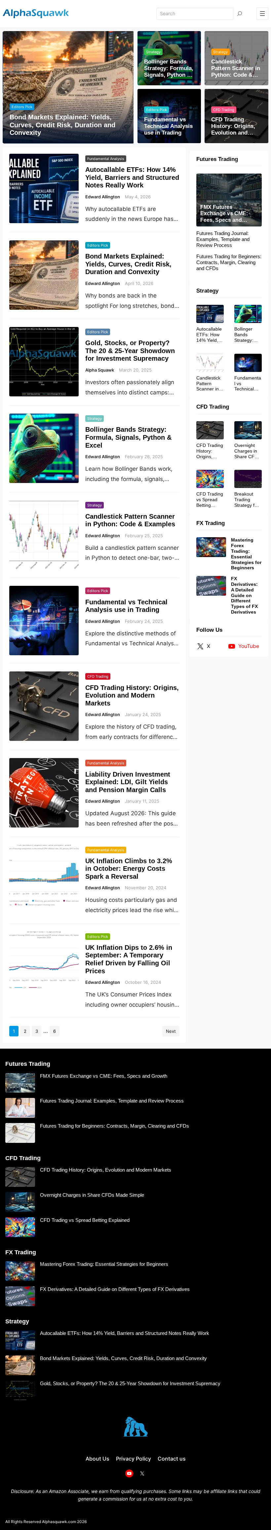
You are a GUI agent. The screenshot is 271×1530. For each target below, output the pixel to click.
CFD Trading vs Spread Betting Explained (209, 499)
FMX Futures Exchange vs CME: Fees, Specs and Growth (224, 213)
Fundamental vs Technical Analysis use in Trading (168, 126)
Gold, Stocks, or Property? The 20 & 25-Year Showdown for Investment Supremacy (130, 350)
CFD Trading (223, 109)
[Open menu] (262, 14)
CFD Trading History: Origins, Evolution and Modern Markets (233, 126)
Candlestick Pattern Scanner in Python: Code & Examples (235, 69)
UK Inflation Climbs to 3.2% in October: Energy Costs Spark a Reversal (128, 868)
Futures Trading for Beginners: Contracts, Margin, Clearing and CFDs (228, 262)
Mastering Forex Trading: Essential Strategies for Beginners (246, 553)
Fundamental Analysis (105, 158)
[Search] (239, 14)
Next (171, 1031)
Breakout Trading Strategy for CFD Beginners (246, 499)
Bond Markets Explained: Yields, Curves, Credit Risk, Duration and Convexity (62, 124)
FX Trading (210, 523)
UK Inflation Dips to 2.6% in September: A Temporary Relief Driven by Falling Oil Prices (128, 959)
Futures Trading (217, 159)
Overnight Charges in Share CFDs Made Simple (247, 451)
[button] (109, 37)
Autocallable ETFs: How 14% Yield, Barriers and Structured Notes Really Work (132, 177)
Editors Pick (22, 106)
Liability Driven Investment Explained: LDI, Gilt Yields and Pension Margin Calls (127, 782)
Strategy (153, 52)
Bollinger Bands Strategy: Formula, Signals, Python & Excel (168, 69)
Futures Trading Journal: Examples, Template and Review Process (223, 239)
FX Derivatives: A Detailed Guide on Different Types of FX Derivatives (244, 595)
